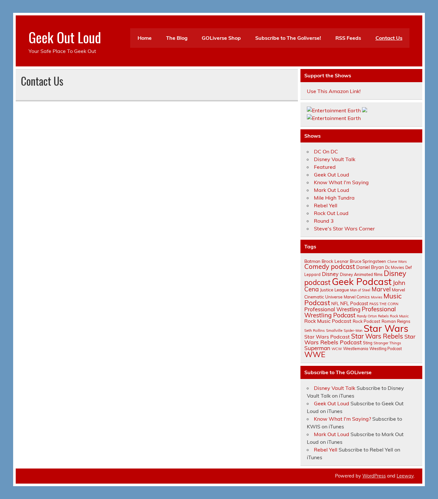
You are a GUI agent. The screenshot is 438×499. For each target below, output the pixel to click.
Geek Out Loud (65, 37)
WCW (337, 349)
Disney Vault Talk (334, 159)
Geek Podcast (362, 281)
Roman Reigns (396, 321)
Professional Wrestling (332, 309)
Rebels (383, 316)
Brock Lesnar (335, 261)
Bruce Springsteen (368, 261)
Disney (330, 274)
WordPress (374, 476)
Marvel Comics (357, 297)
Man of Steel (360, 290)
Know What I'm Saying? (342, 419)
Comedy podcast (329, 266)
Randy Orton (367, 316)
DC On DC (326, 151)
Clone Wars (397, 261)
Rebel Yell (325, 205)
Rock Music (399, 316)
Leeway (405, 476)
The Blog (177, 38)
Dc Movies (394, 267)
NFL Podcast (354, 303)
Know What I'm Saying (341, 182)
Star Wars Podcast (327, 336)
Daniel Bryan (370, 267)
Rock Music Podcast (327, 321)
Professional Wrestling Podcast (350, 312)
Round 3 (324, 221)
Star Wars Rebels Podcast (359, 339)
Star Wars (386, 328)
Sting (367, 342)
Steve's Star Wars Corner (344, 228)
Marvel (381, 289)
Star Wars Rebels (377, 336)
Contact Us (388, 38)
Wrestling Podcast (385, 348)
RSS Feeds (348, 38)
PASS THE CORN (383, 304)
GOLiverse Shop (221, 38)
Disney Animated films (361, 274)
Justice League (334, 289)
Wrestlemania (355, 348)
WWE (314, 354)
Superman (317, 348)
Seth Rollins (314, 330)
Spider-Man (353, 330)
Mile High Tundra (334, 197)
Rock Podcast (366, 321)
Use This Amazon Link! (334, 91)
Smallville (334, 330)
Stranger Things (387, 342)
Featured (325, 167)
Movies (376, 297)
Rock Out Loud (331, 213)
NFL (335, 303)
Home (145, 38)
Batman (312, 261)
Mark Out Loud (331, 190)
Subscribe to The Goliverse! (288, 38)
